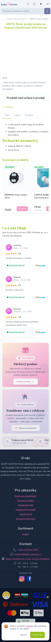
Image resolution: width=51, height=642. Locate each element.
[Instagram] (22, 579)
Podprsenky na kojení (16, 19)
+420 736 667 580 (28, 549)
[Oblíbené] (28, 4)
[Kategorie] (47, 4)
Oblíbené (9, 107)
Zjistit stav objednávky (25, 496)
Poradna (29, 115)
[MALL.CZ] (21, 595)
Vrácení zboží (25, 514)
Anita (4, 78)
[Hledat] (47, 11)
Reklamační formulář (26, 509)
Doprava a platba (25, 500)
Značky (25, 534)
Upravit (23, 634)
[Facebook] (29, 579)
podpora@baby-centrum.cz (28, 554)
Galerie (17, 115)
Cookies (29, 626)
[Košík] (41, 4)
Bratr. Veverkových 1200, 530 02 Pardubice (28, 558)
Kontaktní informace (25, 518)
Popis (7, 115)
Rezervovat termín (27, 428)
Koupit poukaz (23, 381)
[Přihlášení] (34, 4)
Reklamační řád (25, 505)
